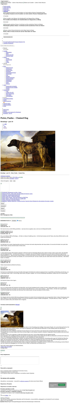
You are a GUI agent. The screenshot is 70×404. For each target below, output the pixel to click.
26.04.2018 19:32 (4, 294)
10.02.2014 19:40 (4, 269)
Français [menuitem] (16, 41)
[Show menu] (9, 1)
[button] (6, 6)
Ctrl (11, 180)
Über (7, 400)
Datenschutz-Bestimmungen (27, 401)
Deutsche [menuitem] (21, 41)
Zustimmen (61, 384)
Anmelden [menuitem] (5, 43)
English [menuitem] (9, 41)
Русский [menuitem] (5, 41)
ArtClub (7, 64)
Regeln (9, 401)
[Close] (1, 365)
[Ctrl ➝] (11, 192)
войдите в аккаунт (24, 381)
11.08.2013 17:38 (4, 262)
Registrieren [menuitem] (10, 43)
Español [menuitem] (12, 41)
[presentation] (36, 129)
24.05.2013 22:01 (4, 250)
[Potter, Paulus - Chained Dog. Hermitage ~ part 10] (28, 170)
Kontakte (11, 400)
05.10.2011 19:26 (4, 233)
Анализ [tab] (5, 127)
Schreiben (14, 220)
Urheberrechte (37, 401)
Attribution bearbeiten (5, 176)
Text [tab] (5, 126)
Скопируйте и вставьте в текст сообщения (10, 392)
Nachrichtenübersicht (8, 37)
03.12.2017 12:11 (4, 285)
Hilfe (2, 400)
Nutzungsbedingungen (16, 401)
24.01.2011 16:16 (4, 226)
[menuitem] (24, 41)
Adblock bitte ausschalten (6, 346)
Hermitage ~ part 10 (14, 178)
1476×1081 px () (17, 177)
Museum (5, 48)
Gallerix (6, 395)
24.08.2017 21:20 (4, 278)
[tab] (5, 124)
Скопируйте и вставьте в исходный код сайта (11, 390)
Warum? (18, 304)
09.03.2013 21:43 (4, 242)
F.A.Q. (4, 400)
